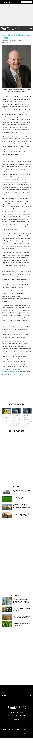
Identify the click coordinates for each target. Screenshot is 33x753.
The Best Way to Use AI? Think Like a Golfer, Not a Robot (22, 515)
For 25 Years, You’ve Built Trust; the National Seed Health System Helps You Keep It (22, 506)
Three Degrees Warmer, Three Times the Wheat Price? (22, 617)
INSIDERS (16, 486)
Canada (4, 692)
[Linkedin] (9, 2)
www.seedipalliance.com (10, 372)
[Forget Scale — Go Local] (6, 414)
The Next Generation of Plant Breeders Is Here (21, 609)
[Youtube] (11, 2)
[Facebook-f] (2, 2)
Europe (4, 695)
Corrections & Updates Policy (17, 733)
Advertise (10, 729)
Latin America (6, 699)
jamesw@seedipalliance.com (19, 374)
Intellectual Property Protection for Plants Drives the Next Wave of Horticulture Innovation (16, 421)
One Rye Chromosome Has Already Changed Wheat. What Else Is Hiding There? (21, 601)
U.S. (16, 28)
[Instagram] (7, 2)
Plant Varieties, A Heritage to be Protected (21, 624)
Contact (18, 729)
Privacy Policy (25, 729)
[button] (31, 28)
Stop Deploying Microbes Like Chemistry (21, 498)
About (4, 729)
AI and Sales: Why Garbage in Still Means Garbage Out (21, 491)
